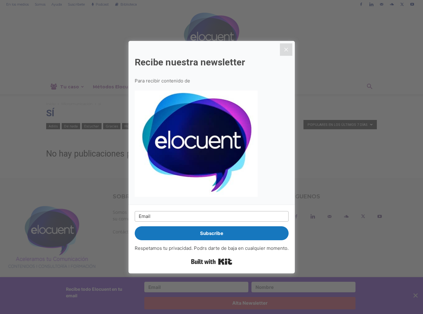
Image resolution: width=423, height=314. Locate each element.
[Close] (286, 49)
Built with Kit (211, 261)
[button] (212, 144)
